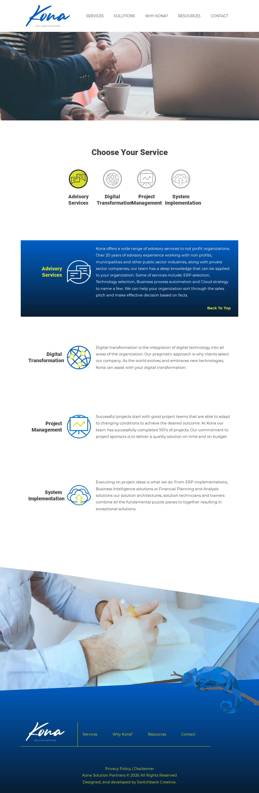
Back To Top (219, 308)
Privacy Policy (118, 768)
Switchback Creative (156, 782)
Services (95, 16)
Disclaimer (144, 768)
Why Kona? (156, 16)
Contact (219, 16)
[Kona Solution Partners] (48, 16)
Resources (189, 16)
